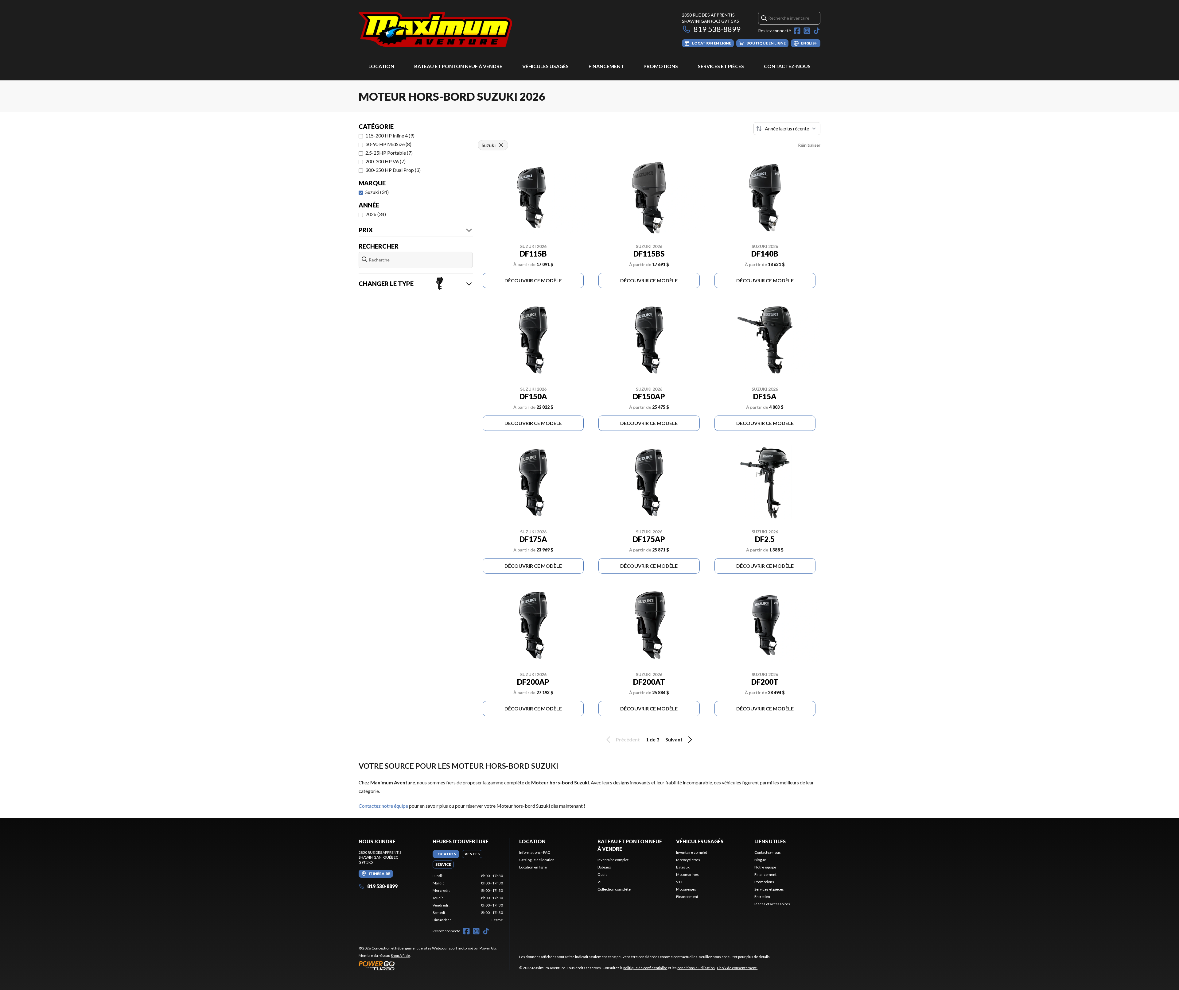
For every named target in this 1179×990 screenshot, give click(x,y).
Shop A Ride (400, 955)
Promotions (661, 66)
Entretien (762, 896)
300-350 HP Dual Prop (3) (393, 170)
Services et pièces (721, 66)
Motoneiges (686, 889)
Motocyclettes (688, 859)
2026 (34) (375, 214)
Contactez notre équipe (383, 806)
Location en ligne (533, 867)
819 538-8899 (717, 29)
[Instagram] (807, 30)
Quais (602, 874)
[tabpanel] (468, 897)
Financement (606, 66)
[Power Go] (428, 965)
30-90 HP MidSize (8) (388, 144)
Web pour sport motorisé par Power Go (464, 948)
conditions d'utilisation (696, 967)
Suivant (674, 739)
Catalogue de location (536, 859)
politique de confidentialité (645, 967)
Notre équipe (765, 867)
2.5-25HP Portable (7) (389, 153)
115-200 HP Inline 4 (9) (389, 135)
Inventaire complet (612, 859)
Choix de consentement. (737, 967)
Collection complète (614, 889)
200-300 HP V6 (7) (385, 161)
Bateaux (604, 867)
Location (381, 66)
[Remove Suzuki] (501, 145)
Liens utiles (770, 841)
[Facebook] (797, 30)
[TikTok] (816, 30)
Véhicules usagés (545, 66)
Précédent (628, 739)
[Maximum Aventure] (435, 29)
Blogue (760, 859)
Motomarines (687, 874)
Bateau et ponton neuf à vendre (458, 66)
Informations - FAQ (535, 852)
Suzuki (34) (377, 192)
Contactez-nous (787, 66)
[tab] (446, 854)
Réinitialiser (809, 145)
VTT (600, 882)
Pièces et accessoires (772, 904)
